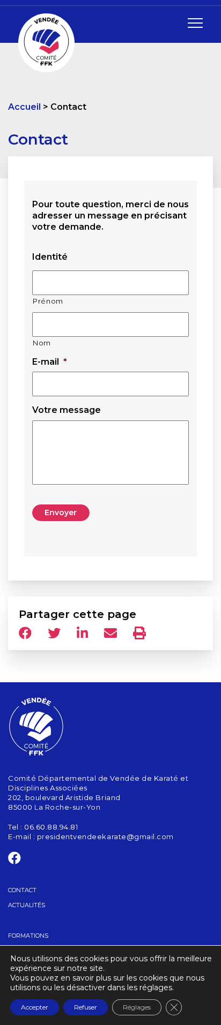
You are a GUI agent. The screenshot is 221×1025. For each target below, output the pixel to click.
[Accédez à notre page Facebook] (14, 860)
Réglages (137, 1007)
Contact (22, 890)
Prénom (48, 301)
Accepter (34, 1007)
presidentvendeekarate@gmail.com (105, 836)
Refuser (85, 1007)
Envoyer (61, 512)
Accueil (24, 107)
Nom (42, 342)
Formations (28, 935)
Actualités (26, 905)
